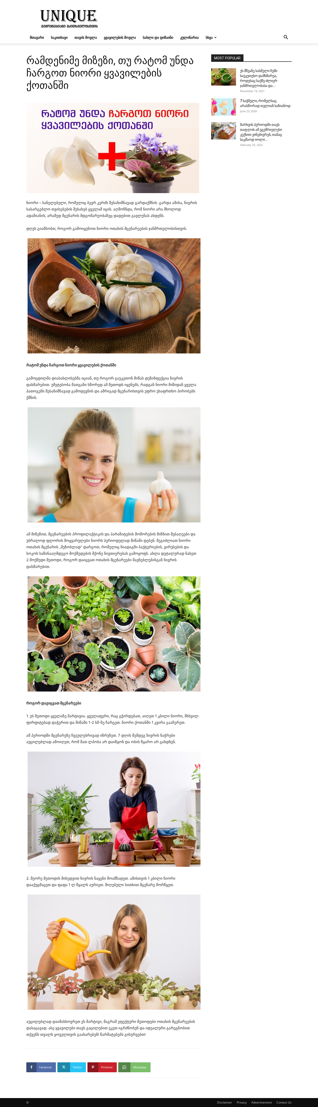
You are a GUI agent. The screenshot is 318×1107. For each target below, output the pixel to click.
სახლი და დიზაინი (158, 37)
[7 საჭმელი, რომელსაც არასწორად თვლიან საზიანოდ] (223, 107)
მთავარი (37, 37)
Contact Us (284, 1102)
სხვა (209, 37)
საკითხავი (59, 37)
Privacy (242, 1102)
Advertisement (261, 1102)
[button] (286, 37)
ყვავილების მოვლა (120, 37)
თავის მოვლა (86, 37)
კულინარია (189, 37)
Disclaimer (224, 1102)
